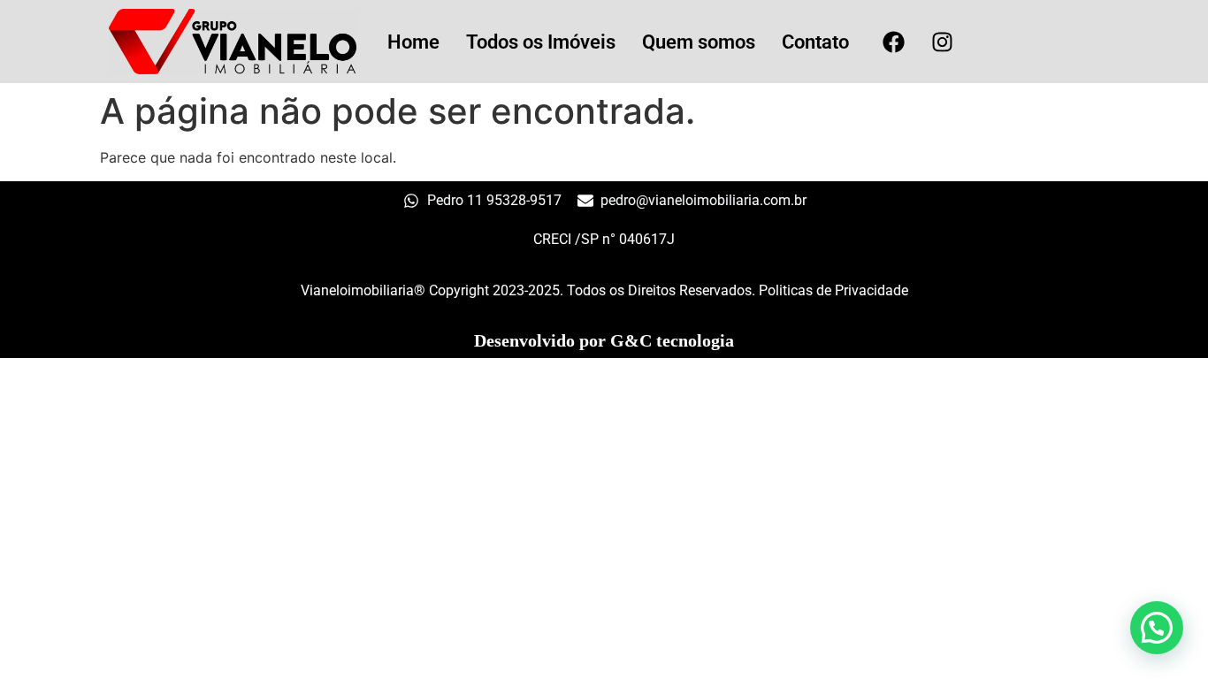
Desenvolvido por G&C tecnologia (604, 340)
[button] (1156, 627)
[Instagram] (942, 41)
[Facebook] (893, 41)
